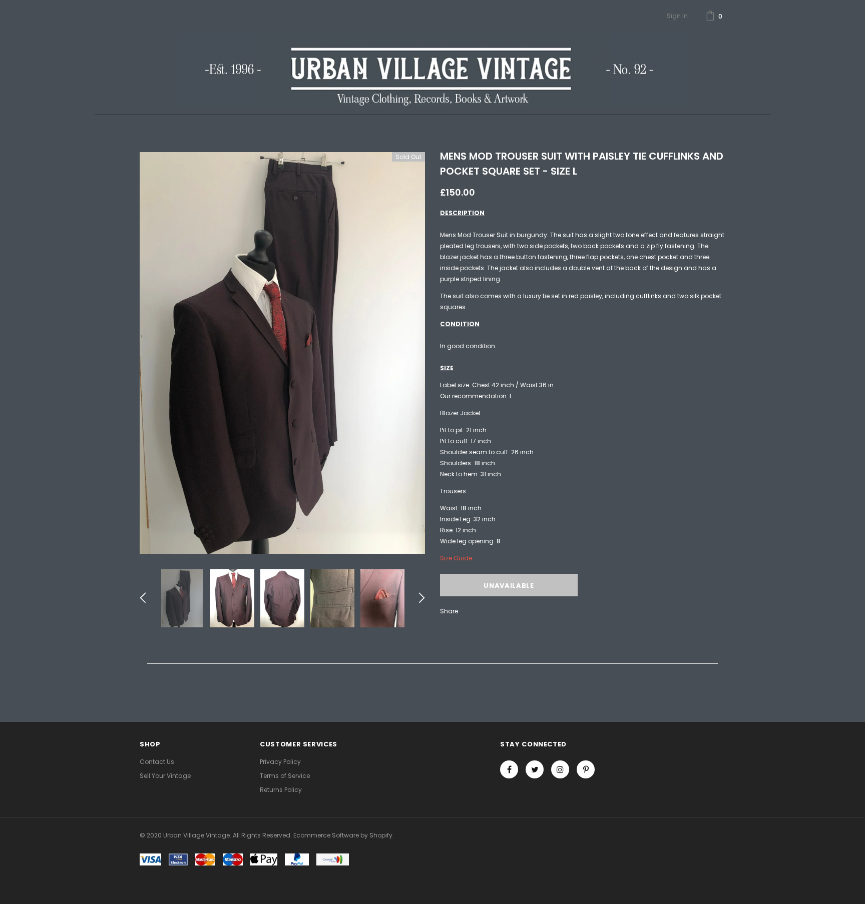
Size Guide (456, 558)
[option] (282, 353)
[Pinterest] (586, 769)
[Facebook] (509, 769)
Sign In (677, 16)
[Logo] (432, 69)
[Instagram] (560, 769)
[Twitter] (535, 769)
